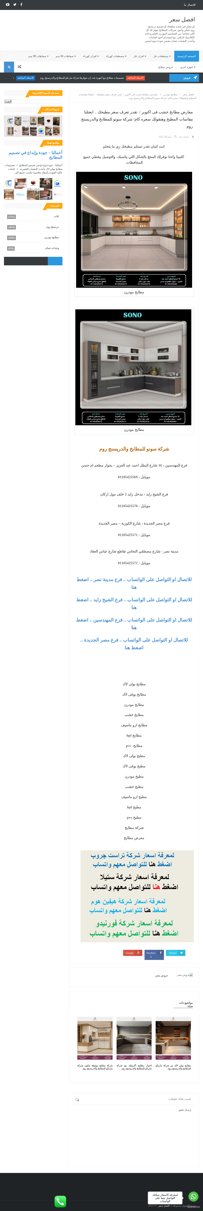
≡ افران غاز (140, 56)
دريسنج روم (52, 226)
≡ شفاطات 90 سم (38, 56)
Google (130, 952)
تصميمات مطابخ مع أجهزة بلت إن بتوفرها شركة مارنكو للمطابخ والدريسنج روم (93, 77)
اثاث (56, 216)
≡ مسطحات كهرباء (116, 56)
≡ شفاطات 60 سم (66, 56)
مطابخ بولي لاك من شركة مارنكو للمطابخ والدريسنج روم (173, 1067)
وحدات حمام (52, 248)
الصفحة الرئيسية (187, 56)
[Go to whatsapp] (193, 1196)
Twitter (172, 952)
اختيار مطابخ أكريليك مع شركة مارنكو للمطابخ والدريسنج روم (134, 1067)
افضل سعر (182, 19)
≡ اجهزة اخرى (187, 67)
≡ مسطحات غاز (162, 56)
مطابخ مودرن (51, 237)
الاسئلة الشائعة (147, 77)
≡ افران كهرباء (91, 56)
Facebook (151, 954)
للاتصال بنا (189, 4)
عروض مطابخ (165, 67)
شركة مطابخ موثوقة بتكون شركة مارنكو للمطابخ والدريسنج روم (95, 1067)
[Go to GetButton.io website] (193, 1207)
